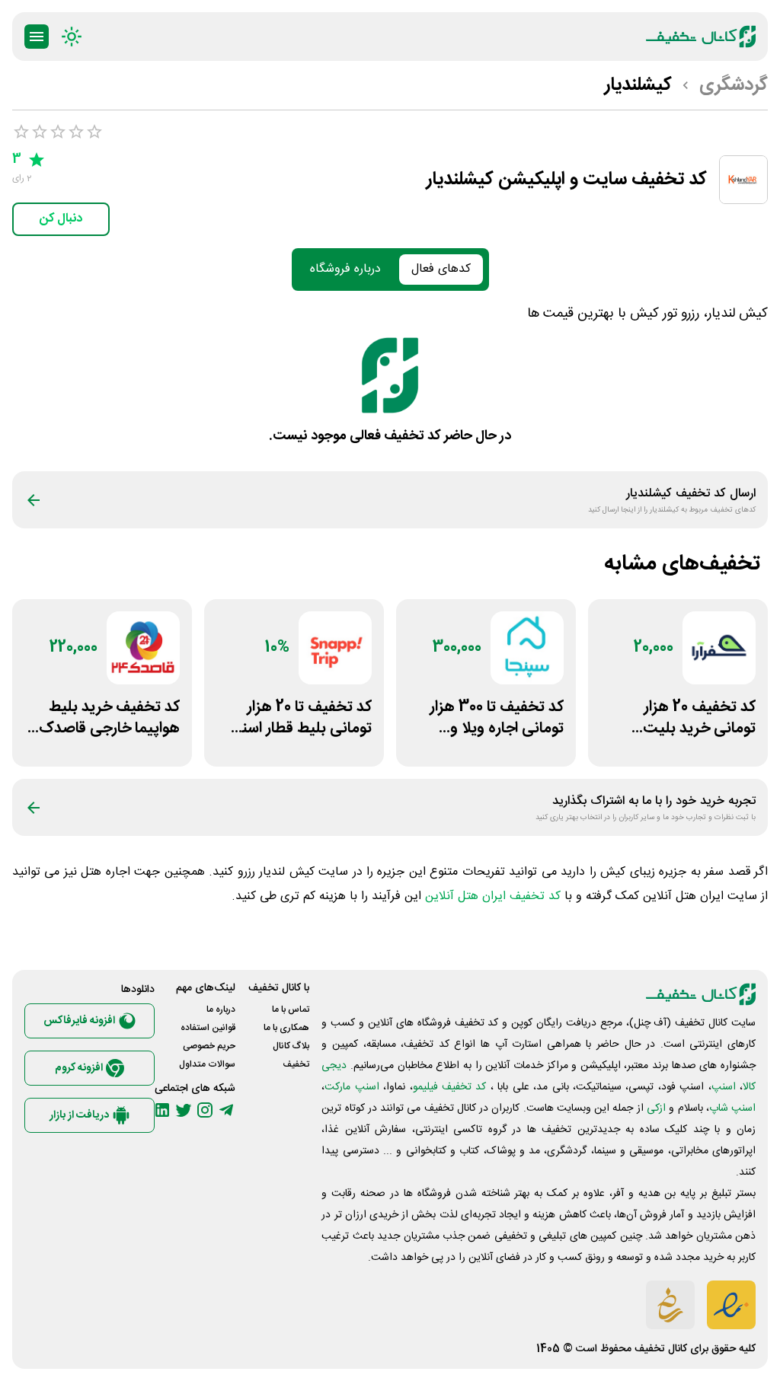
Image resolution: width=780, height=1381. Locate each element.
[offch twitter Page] (183, 1110)
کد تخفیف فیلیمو (450, 1087)
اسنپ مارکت (351, 1087)
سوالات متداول (207, 1064)
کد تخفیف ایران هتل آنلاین (493, 896)
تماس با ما (290, 1009)
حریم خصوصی (209, 1046)
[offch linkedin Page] (162, 1110)
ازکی (656, 1108)
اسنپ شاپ (732, 1108)
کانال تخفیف (661, 1349)
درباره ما (220, 1009)
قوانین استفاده (208, 1027)
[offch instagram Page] (205, 1110)
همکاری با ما (286, 1027)
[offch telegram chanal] (226, 1110)
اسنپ (723, 1087)
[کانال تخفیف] (701, 36)
